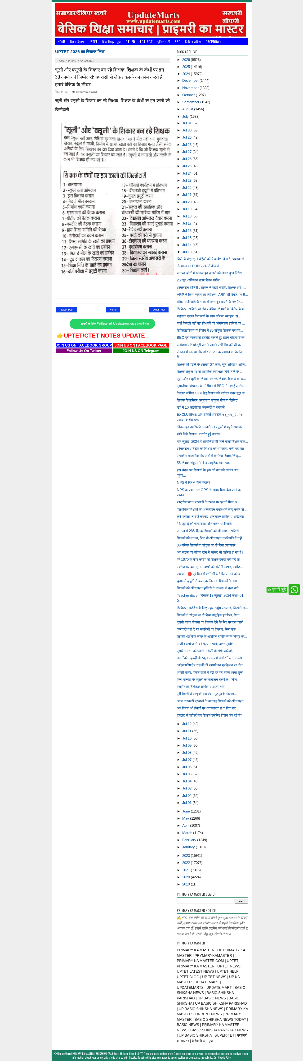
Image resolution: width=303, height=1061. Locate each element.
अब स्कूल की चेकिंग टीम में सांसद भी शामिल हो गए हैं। (210, 552)
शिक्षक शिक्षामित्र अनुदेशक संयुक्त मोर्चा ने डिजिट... (209, 400)
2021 (186, 870)
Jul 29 (187, 137)
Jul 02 (187, 796)
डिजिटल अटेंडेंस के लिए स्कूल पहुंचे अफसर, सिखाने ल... (212, 608)
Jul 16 (187, 231)
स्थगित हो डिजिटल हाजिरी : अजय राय (200, 687)
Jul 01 (187, 803)
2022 (186, 863)
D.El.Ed (130, 41)
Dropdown (213, 41)
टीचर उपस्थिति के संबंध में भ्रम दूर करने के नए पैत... (210, 302)
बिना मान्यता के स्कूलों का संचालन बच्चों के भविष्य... (208, 679)
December (191, 80)
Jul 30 (187, 130)
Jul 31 (187, 123)
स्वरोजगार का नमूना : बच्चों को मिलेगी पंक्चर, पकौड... (210, 567)
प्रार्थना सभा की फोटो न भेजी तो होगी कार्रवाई (204, 651)
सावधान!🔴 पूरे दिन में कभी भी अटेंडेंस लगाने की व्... (210, 574)
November (191, 88)
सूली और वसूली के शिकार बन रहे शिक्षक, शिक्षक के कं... (211, 379)
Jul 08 (187, 752)
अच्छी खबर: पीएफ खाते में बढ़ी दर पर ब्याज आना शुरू (210, 672)
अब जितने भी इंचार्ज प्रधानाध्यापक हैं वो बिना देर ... (208, 708)
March (187, 833)
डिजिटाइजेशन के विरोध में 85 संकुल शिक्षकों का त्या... (210, 330)
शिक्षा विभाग (77, 41)
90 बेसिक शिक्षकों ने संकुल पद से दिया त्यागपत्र (206, 545)
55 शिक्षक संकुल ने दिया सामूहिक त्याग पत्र (204, 463)
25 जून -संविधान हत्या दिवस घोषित (198, 280)
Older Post (159, 309)
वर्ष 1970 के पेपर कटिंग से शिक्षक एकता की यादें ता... (209, 559)
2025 (186, 67)
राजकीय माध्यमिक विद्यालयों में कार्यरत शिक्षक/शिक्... (209, 456)
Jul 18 (187, 216)
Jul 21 (187, 195)
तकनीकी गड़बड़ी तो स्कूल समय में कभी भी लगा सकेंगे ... (211, 658)
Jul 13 (187, 252)
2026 (186, 60)
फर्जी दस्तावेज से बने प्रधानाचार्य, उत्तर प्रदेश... (206, 644)
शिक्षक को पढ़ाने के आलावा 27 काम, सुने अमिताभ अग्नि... (212, 364)
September (191, 102)
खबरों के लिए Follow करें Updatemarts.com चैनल (115, 323)
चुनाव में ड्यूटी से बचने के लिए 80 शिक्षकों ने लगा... (208, 581)
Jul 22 (187, 187)
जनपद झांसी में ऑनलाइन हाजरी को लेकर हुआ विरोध (209, 273)
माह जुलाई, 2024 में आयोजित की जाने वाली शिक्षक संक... (212, 441)
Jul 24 (187, 173)
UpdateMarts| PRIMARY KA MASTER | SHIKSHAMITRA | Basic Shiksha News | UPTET (100, 1054)
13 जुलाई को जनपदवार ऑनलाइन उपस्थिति (204, 524)
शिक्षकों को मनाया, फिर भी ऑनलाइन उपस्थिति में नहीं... (211, 538)
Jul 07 (187, 760)
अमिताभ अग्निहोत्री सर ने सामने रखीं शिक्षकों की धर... (210, 345)
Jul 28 (187, 145)
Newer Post (66, 309)
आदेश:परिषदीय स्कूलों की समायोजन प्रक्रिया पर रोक (210, 665)
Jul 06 (187, 767)
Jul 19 (187, 209)
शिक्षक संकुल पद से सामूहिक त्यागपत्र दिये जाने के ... (210, 372)
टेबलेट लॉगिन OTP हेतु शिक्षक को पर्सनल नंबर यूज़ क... (212, 393)
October (189, 95)
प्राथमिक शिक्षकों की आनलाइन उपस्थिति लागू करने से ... (212, 509)
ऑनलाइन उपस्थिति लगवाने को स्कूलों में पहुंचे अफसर (210, 427)
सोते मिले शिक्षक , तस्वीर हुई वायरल (198, 434)
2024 (186, 74)
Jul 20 (187, 202)
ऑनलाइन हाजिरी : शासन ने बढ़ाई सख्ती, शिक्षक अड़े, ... (211, 287)
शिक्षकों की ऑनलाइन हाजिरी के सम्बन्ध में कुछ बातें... (209, 588)
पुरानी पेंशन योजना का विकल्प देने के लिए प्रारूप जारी (210, 622)
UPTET (93, 41)
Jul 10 (187, 738)
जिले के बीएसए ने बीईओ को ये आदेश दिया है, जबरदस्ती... (212, 259)
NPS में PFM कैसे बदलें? (193, 482)
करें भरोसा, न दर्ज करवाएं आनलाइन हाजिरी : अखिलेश (210, 517)
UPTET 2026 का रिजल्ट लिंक (79, 51)
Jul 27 (187, 152)
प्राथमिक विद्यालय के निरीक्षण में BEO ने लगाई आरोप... (211, 386)
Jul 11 (187, 731)
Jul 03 (187, 788)
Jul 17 (187, 223)
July (186, 116)
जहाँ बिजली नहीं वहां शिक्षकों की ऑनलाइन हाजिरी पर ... (211, 323)
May (186, 818)
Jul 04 (187, 781)
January (189, 847)
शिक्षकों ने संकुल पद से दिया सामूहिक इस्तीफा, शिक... (209, 615)
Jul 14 (187, 245)
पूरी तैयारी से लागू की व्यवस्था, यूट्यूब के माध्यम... (207, 694)
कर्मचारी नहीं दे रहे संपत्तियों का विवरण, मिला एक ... (208, 629)
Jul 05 (187, 774)
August (188, 109)
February (189, 840)
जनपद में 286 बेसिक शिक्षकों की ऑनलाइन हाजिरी (208, 531)
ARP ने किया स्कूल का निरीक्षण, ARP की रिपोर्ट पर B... (212, 295)
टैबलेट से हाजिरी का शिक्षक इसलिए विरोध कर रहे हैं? (209, 715)
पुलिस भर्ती (163, 41)
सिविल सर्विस (193, 41)
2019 (186, 884)
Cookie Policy (224, 1057)
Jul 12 (187, 724)
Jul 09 (187, 745)
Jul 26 (187, 159)
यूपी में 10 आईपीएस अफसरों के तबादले (201, 407)
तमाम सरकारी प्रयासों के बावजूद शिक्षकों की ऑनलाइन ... (212, 701)
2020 (186, 877)
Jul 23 (187, 180)
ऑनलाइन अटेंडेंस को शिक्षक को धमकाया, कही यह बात (210, 449)
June (186, 811)
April (186, 825)
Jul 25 (187, 166)
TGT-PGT (146, 41)
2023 (186, 855)
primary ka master (86, 91)
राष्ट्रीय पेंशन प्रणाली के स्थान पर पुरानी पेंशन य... (208, 502)
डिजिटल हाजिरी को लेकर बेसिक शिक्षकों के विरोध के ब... (211, 309)
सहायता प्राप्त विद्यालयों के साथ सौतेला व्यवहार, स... (209, 316)
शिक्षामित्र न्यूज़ (111, 41)
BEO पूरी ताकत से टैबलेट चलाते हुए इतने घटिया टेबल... (212, 337)
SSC (177, 41)
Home (61, 41)
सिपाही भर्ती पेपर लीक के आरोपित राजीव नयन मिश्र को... (212, 636)
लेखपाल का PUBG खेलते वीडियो (198, 266)
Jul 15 (187, 238)
